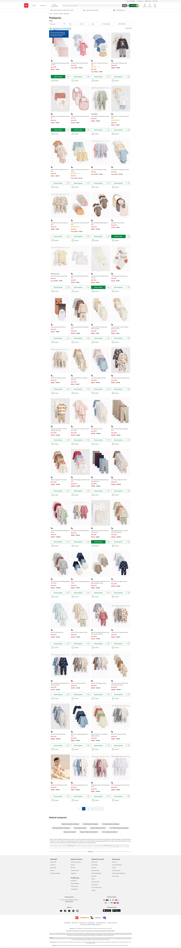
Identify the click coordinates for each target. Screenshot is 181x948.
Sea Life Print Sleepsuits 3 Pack (98, 169)
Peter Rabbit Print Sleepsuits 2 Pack (100, 116)
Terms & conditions (112, 922)
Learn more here (69, 901)
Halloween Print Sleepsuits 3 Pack (119, 632)
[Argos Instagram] (77, 911)
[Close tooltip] (67, 32)
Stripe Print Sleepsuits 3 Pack (78, 683)
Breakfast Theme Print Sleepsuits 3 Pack (59, 223)
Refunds (73, 867)
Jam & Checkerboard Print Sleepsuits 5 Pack (60, 531)
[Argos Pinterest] (73, 911)
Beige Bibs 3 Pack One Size (117, 222)
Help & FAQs (53, 862)
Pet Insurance (95, 884)
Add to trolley (58, 76)
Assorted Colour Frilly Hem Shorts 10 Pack (80, 223)
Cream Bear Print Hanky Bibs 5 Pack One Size (99, 276)
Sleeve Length (106, 24)
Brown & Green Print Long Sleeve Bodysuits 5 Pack (99, 734)
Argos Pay (94, 876)
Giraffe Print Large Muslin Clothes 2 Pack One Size (100, 531)
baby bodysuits (108, 845)
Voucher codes (95, 870)
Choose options (78, 76)
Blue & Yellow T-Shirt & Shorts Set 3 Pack (120, 117)
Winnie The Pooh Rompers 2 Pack (59, 276)
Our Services (95, 864)
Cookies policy (90, 922)
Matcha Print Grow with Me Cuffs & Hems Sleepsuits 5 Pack (119, 684)
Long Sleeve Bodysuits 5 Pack (98, 378)
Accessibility (67, 922)
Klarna (93, 879)
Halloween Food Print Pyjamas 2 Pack (120, 378)
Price (70, 24)
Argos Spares (74, 889)
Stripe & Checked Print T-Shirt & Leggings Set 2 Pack (59, 429)
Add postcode (56, 28)
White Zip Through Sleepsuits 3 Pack (120, 785)
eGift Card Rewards (96, 873)
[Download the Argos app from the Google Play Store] (116, 911)
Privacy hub (75, 922)
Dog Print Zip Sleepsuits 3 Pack (98, 683)
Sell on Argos (115, 876)
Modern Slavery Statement (118, 873)
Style (82, 24)
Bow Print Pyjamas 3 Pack (57, 632)
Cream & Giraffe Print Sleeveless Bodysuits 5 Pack (99, 327)
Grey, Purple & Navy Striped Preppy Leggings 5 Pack (99, 480)
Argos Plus (73, 873)
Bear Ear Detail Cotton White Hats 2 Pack (80, 276)
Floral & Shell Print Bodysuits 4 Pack (120, 169)
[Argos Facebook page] (65, 911)
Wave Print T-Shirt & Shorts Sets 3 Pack (99, 63)
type (93, 24)
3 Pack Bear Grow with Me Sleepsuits (80, 530)
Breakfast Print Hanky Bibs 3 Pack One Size (60, 117)
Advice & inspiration (55, 873)
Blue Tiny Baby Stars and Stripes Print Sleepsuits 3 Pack (60, 684)
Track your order (75, 870)
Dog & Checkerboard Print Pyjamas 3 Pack (80, 327)
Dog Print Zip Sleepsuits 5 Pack (118, 479)
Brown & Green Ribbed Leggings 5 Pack (119, 429)
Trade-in (94, 890)
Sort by (51, 20)
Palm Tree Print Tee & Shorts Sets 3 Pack (59, 170)
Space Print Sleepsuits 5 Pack (58, 734)
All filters (123, 24)
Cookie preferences (101, 922)
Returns (73, 864)
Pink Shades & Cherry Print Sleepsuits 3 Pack (100, 785)
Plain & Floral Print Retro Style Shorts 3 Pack (80, 170)
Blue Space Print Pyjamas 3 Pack (119, 581)
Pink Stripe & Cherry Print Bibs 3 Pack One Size (80, 117)
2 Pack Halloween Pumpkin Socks (119, 276)
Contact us (53, 864)
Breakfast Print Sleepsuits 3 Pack (59, 785)
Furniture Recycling (96, 887)
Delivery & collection (76, 862)
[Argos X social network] (69, 911)
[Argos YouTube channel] (61, 911)
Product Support (75, 883)
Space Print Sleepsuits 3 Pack (118, 734)
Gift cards (94, 867)
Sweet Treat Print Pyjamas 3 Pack (79, 632)
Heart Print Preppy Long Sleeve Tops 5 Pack (80, 480)
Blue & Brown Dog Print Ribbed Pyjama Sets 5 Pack (60, 582)
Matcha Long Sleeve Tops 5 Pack (59, 479)
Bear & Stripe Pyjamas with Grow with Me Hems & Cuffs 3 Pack (100, 633)
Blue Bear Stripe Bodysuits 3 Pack (79, 785)
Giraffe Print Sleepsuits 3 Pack (58, 378)
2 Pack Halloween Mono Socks (58, 327)
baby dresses (71, 845)
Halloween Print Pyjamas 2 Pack (119, 63)
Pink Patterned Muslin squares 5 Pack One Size (60, 63)
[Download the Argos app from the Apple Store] (107, 911)
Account (52, 870)
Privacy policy (82, 922)
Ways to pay (94, 862)
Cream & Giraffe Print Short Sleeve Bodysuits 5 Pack (119, 327)
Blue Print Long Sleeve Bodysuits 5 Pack (79, 734)
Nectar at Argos (95, 881)
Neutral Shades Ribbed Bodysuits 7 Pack (99, 223)
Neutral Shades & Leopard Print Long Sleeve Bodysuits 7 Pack (100, 582)
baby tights (116, 846)
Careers (114, 867)
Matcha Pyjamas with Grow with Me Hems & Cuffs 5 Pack (119, 531)
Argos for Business (117, 864)
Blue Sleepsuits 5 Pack (96, 428)
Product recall (74, 886)
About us (114, 862)
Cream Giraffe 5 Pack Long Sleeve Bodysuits (79, 378)
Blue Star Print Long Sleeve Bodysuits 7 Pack (80, 582)
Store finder (53, 867)
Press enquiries (116, 870)
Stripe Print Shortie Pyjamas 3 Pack (79, 63)
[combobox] (92, 5)
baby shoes (74, 848)
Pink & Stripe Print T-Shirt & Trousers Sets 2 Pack (80, 429)
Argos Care (73, 880)
